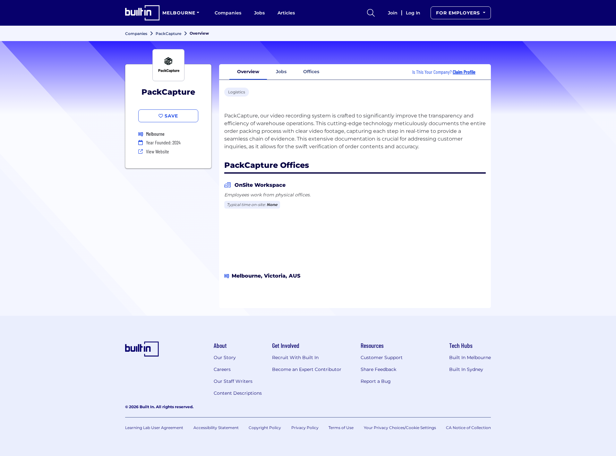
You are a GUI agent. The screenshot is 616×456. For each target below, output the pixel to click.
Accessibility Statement (216, 427)
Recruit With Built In (295, 357)
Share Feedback (378, 369)
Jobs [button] (281, 71)
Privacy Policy (305, 427)
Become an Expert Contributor (306, 369)
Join (393, 13)
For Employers (459, 13)
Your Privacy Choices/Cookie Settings (400, 427)
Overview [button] (248, 71)
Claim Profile (464, 72)
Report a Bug (376, 381)
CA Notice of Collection (468, 427)
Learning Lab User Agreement (154, 427)
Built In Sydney (466, 369)
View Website (157, 151)
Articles (286, 13)
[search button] (371, 13)
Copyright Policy (265, 427)
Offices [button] (311, 71)
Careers (222, 369)
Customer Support (382, 357)
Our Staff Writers (233, 381)
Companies (228, 13)
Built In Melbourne (470, 357)
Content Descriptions (238, 393)
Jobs (259, 13)
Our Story (225, 357)
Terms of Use (341, 427)
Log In (413, 13)
